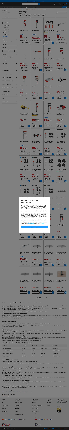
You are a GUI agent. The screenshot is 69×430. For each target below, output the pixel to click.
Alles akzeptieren (34, 227)
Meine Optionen (34, 229)
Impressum (42, 223)
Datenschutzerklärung (31, 223)
